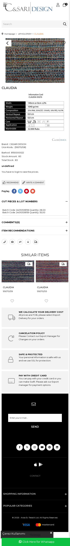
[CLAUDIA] (18, 271)
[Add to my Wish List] (12, 242)
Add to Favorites (12, 301)
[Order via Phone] (4, 242)
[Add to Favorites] (63, 43)
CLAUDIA (8, 287)
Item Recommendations (18, 230)
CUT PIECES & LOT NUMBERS (20, 201)
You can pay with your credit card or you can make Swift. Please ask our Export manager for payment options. (40, 381)
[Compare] (20, 242)
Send (35, 426)
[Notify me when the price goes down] (28, 242)
